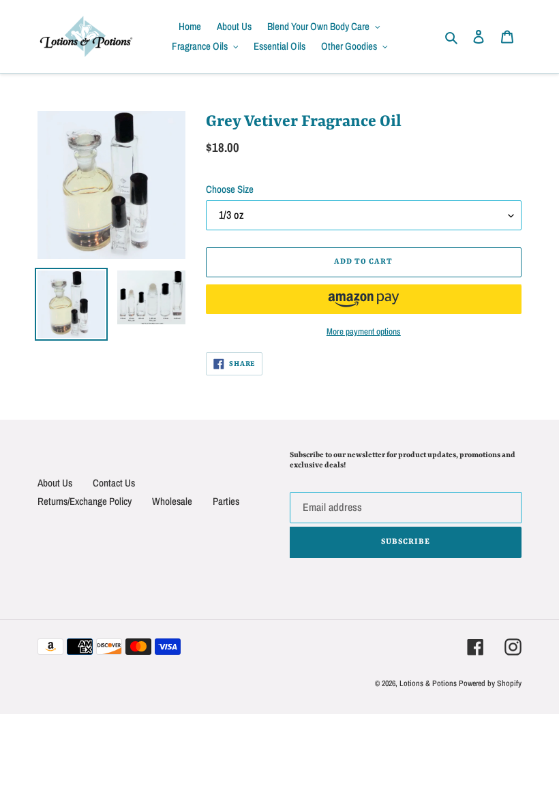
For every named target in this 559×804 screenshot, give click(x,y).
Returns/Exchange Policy (84, 501)
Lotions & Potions (429, 683)
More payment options (364, 331)
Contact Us (114, 483)
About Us (54, 483)
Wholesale (172, 501)
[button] (364, 299)
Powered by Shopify (490, 683)
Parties (226, 501)
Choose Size (230, 189)
